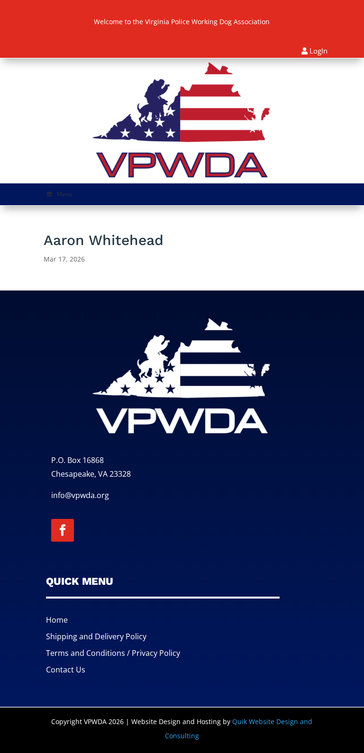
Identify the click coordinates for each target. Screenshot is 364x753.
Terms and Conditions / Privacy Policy (113, 653)
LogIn (318, 50)
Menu (64, 194)
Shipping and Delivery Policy (96, 636)
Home (57, 620)
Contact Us (65, 669)
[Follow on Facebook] (62, 530)
